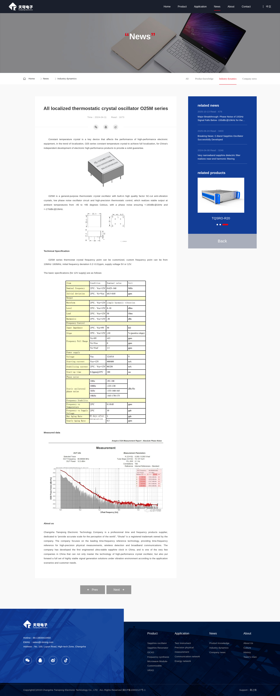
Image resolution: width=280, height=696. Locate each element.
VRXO (150, 670)
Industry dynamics (227, 78)
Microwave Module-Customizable (157, 663)
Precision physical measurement (184, 649)
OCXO (150, 652)
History (247, 652)
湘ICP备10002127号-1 (134, 690)
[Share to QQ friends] (105, 127)
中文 (268, 6)
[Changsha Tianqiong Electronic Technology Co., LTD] (22, 6)
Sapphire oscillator (157, 643)
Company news (249, 78)
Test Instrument (183, 643)
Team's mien (250, 657)
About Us (248, 643)
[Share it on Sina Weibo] (115, 127)
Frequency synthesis (158, 657)
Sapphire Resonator (157, 647)
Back (222, 241)
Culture (247, 647)
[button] (219, 224)
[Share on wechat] (96, 127)
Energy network (183, 661)
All (187, 78)
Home (167, 6)
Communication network (187, 656)
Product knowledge (204, 78)
